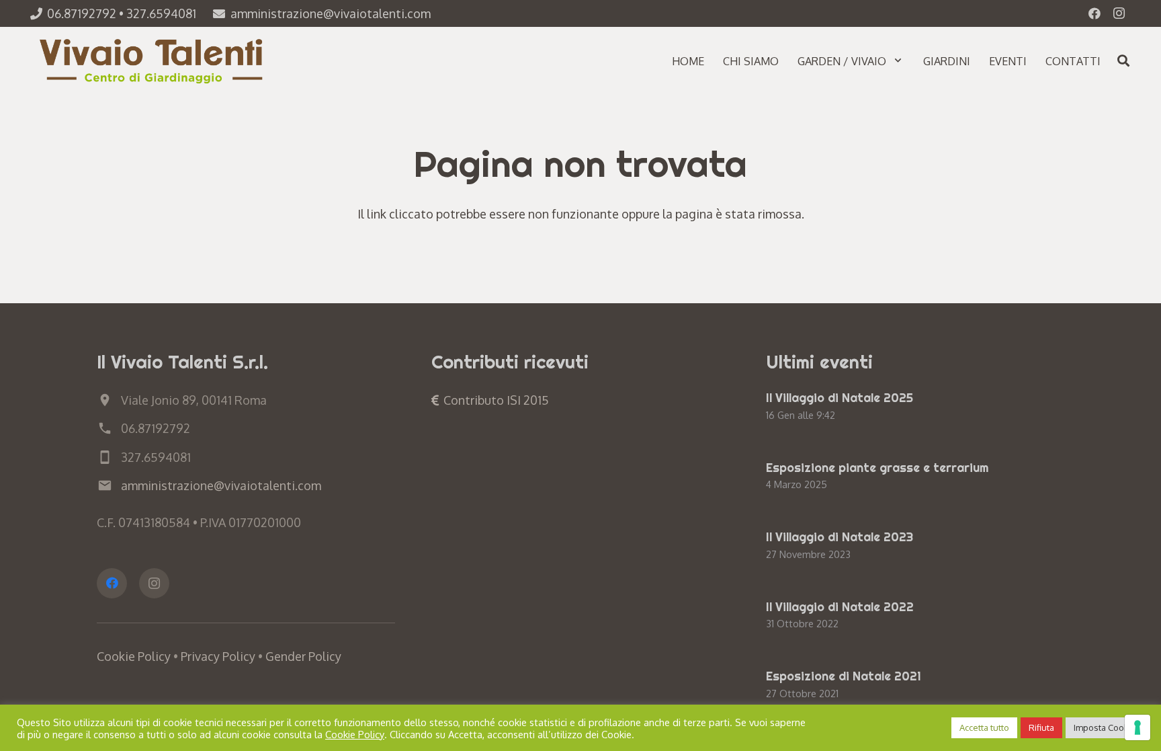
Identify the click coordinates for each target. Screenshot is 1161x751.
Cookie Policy (134, 656)
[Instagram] (1119, 13)
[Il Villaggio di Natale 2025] (915, 407)
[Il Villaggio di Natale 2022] (915, 616)
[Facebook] (1094, 13)
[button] (898, 60)
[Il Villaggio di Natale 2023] (915, 546)
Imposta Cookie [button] (1105, 727)
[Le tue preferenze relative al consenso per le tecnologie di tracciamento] (1137, 727)
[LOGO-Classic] (153, 60)
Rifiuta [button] (1041, 727)
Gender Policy (303, 656)
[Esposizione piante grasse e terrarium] (915, 477)
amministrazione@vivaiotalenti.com (221, 485)
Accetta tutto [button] (984, 727)
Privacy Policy (218, 656)
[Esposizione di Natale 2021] (915, 686)
